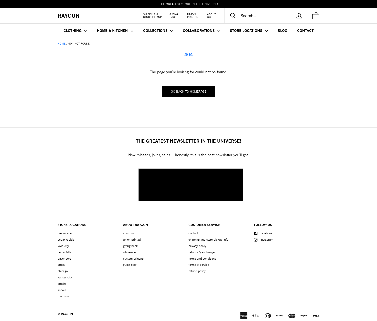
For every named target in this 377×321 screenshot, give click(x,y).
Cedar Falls (64, 252)
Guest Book (130, 264)
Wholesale (129, 252)
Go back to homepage (188, 91)
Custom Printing (133, 258)
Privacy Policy (197, 246)
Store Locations (246, 30)
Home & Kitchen (113, 30)
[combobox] (261, 15)
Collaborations (199, 30)
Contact (305, 30)
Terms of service (198, 264)
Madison (63, 296)
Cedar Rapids (66, 239)
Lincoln (62, 290)
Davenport (64, 258)
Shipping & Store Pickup (152, 16)
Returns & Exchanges (201, 252)
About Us (211, 16)
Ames (61, 264)
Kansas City (65, 277)
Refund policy (197, 271)
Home (61, 43)
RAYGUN (67, 314)
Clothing (73, 30)
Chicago (63, 271)
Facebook (266, 233)
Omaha (62, 283)
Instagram (266, 239)
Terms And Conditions (202, 258)
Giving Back (174, 16)
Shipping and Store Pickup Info (208, 239)
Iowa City (63, 246)
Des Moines (65, 233)
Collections (156, 30)
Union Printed (192, 16)
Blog (282, 30)
